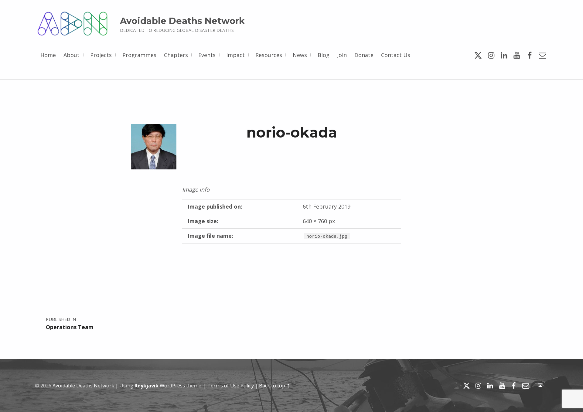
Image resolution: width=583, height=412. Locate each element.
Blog (323, 55)
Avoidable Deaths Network (182, 20)
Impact (235, 55)
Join (342, 55)
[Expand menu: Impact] (248, 54)
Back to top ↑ (274, 385)
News (300, 55)
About (71, 55)
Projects (101, 55)
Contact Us (395, 55)
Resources (268, 55)
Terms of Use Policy (230, 385)
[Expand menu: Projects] (115, 54)
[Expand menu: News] (310, 54)
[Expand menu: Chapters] (191, 54)
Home (48, 55)
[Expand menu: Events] (219, 54)
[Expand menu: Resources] (285, 54)
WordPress (172, 385)
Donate (363, 55)
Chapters (176, 55)
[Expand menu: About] (83, 54)
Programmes (139, 55)
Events (207, 55)
